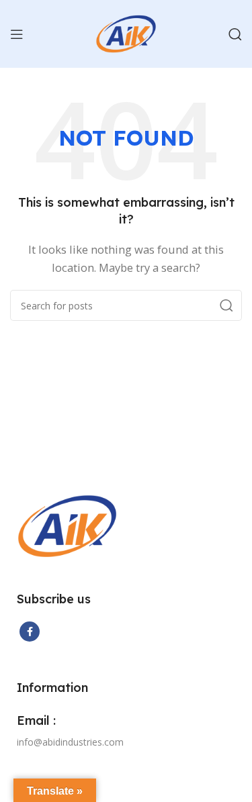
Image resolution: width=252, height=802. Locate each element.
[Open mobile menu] (16, 34)
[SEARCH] (226, 305)
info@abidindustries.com (70, 742)
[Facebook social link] (29, 631)
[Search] (235, 34)
